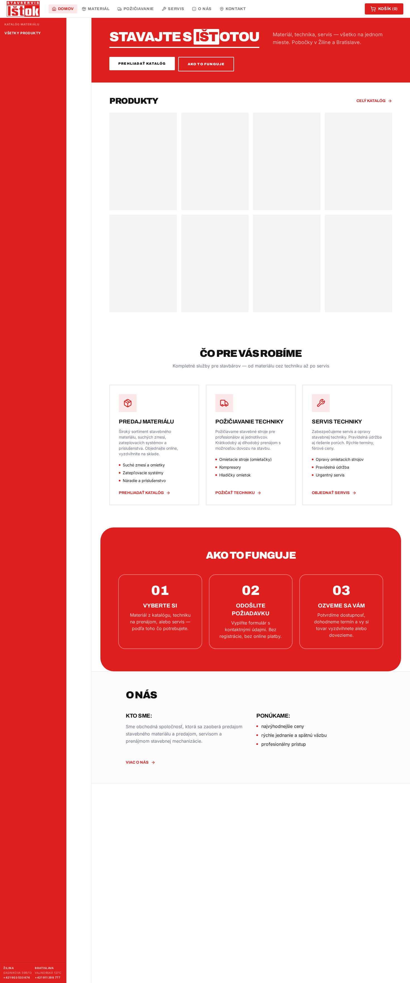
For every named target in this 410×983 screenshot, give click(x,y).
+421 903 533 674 (16, 977)
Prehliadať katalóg (142, 64)
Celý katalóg (370, 101)
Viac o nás (137, 762)
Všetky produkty (22, 33)
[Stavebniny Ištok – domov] (23, 9)
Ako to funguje (206, 64)
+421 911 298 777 (47, 977)
